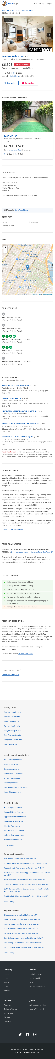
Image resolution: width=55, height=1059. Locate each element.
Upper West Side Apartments (15, 817)
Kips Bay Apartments (12, 826)
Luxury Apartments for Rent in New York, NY (21, 929)
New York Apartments (12, 712)
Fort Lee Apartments (12, 726)
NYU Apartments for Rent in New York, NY (20, 858)
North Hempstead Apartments (16, 787)
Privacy (6, 986)
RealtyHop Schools (9, 452)
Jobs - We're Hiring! (37, 1009)
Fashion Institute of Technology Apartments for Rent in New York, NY (27, 873)
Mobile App (8, 1013)
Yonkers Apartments (12, 716)
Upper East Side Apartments (14, 821)
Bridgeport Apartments (13, 739)
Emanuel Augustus (14, 150)
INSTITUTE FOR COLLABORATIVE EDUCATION (19, 411)
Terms (6, 982)
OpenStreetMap (47, 294)
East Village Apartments (13, 807)
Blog (31, 982)
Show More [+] (9, 845)
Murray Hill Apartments (13, 840)
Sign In (50, 3)
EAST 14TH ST (10, 136)
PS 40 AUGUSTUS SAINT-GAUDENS (15, 385)
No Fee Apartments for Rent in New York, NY (21, 933)
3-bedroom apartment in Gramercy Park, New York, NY (32, 552)
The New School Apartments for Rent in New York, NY (24, 879)
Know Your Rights (21, 210)
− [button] (5, 251)
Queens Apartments (11, 769)
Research (7, 1005)
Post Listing (39, 3)
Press (6, 978)
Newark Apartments (11, 744)
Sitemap (7, 1017)
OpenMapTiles (36, 294)
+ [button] (5, 247)
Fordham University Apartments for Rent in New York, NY (26, 863)
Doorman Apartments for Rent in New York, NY (22, 919)
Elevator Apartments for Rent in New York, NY (21, 924)
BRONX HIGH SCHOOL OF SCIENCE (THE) (17, 436)
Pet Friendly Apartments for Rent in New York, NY (23, 942)
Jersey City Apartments (12, 721)
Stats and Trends (10, 1009)
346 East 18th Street (13, 56)
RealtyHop (8, 990)
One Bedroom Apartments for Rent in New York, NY (23, 938)
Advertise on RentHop (38, 1005)
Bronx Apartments (11, 783)
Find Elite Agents (36, 974)
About (6, 974)
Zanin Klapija (14, 76)
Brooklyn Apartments (12, 764)
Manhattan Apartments (13, 760)
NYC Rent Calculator (37, 986)
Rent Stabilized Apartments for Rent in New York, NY (24, 947)
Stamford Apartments (12, 735)
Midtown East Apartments (14, 830)
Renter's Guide (35, 978)
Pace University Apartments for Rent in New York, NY (24, 868)
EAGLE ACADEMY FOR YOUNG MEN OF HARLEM (20, 424)
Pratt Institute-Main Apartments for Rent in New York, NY (26, 896)
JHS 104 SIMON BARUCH (11, 398)
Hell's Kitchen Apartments (14, 835)
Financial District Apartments (15, 812)
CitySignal (7, 1021)
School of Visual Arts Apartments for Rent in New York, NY (26, 884)
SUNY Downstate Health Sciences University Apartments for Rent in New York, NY (26, 890)
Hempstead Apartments (13, 773)
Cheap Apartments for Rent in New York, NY (20, 915)
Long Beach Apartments (13, 730)
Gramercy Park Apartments (12, 529)
